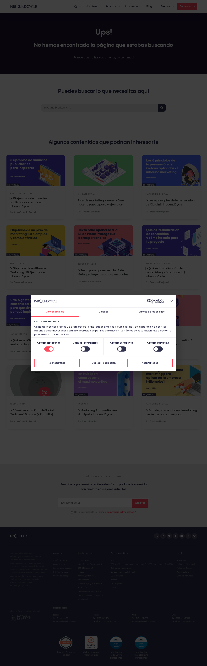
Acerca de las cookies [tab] (152, 312)
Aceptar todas (150, 363)
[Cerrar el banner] (171, 301)
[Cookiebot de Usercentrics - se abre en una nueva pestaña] (149, 301)
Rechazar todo (57, 363)
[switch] (85, 349)
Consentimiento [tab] (55, 312)
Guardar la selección (104, 363)
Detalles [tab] (104, 312)
